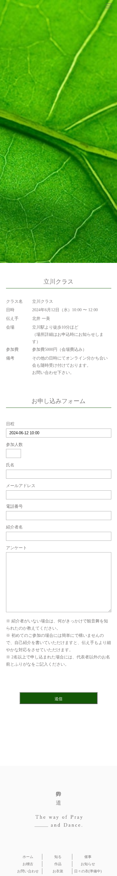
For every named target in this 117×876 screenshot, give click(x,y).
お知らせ (88, 864)
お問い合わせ (28, 871)
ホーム (27, 857)
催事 (88, 857)
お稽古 (27, 864)
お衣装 (57, 871)
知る (58, 857)
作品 (58, 864)
